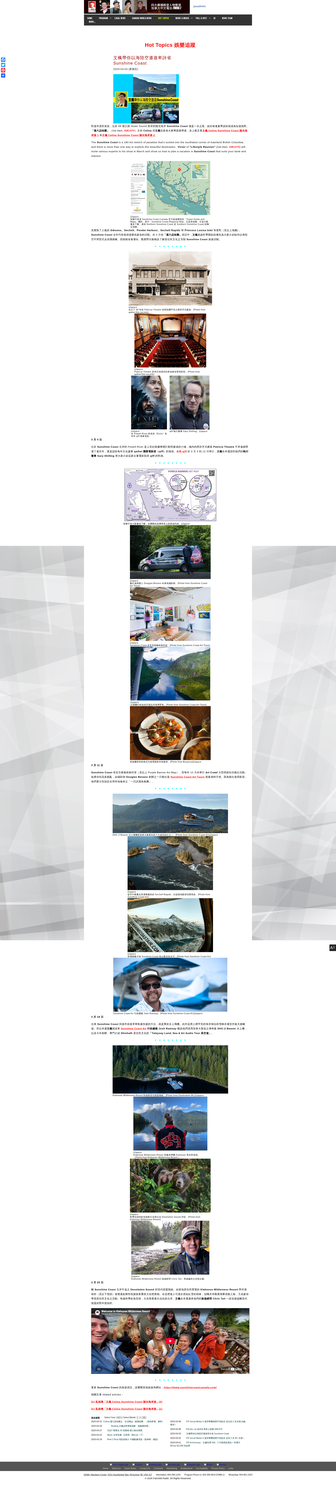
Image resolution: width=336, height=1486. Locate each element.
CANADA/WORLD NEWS (142, 18)
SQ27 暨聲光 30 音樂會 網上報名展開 (124, 1430)
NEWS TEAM (227, 18)
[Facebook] (3, 59)
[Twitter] (3, 65)
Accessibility (202, 1468)
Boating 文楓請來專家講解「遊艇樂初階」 (130, 1426)
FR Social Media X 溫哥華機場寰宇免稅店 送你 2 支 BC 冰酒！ (215, 1438)
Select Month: (129, 1417)
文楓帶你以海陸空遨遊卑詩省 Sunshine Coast (207, 1433)
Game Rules (130, 1468)
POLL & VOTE (201, 18)
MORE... (92, 21)
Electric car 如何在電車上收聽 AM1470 (204, 1429)
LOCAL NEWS (119, 18)
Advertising (172, 1468)
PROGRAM (103, 18)
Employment (186, 1468)
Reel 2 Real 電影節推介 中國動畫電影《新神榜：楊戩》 (133, 1439)
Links (230, 1468)
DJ (215, 18)
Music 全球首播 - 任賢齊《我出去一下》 (125, 1435)
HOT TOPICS (163, 18)
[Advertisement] (170, 30)
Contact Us (145, 1468)
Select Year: (110, 1417)
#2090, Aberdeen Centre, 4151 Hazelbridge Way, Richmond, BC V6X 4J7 (118, 1475)
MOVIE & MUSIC (182, 18)
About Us (116, 1468)
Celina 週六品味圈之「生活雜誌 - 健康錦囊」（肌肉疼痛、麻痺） (133, 1421)
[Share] (3, 75)
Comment (158, 1468)
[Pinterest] (3, 70)
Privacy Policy (218, 1468)
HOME (89, 18)
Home (105, 1468)
